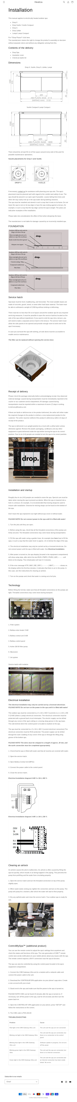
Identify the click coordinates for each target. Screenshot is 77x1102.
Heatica (35, 1097)
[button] (4, 2)
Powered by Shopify (43, 1097)
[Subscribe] (36, 1082)
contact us (21, 191)
